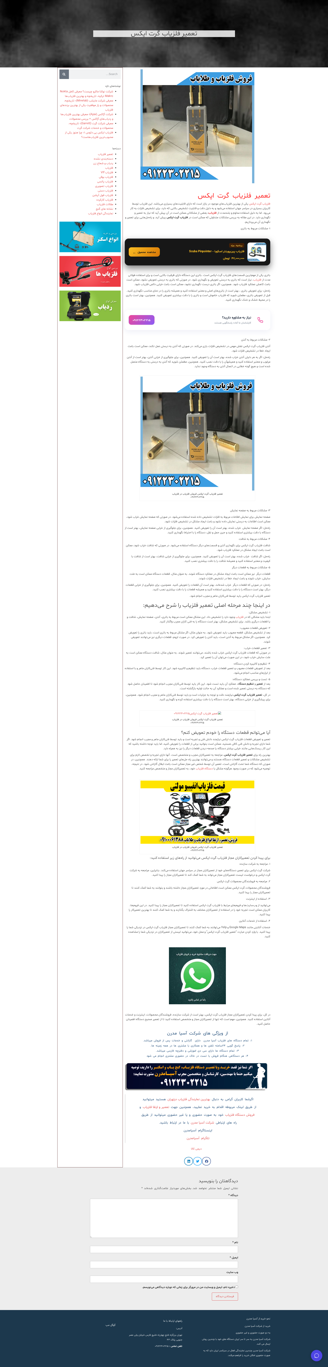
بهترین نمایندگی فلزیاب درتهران (188, 1099)
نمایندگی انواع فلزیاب (100, 214)
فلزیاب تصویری (104, 186)
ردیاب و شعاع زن (103, 163)
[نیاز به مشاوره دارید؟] (197, 320)
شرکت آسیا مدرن (202, 1122)
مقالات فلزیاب (105, 204)
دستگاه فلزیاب (204, 769)
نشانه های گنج (104, 209)
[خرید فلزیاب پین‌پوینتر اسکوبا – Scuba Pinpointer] (197, 252)
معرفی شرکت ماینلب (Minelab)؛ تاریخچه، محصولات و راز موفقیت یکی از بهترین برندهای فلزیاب (86, 105)
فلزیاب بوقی (106, 177)
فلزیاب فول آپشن (102, 195)
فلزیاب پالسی (105, 182)
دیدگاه (233, 1195)
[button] (206, 1161)
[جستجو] (64, 74)
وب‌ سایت (232, 1272)
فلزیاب (213, 213)
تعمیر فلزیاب (105, 154)
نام (235, 1243)
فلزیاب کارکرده (104, 200)
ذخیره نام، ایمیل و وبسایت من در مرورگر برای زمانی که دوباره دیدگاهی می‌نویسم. (188, 1287)
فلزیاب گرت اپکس (259, 204)
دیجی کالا (197, 1149)
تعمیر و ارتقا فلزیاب (156, 1107)
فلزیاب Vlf (107, 173)
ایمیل (234, 1258)
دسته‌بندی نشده (103, 159)
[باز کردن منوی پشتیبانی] (316, 1355)
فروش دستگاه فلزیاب (240, 1115)
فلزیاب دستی (105, 191)
